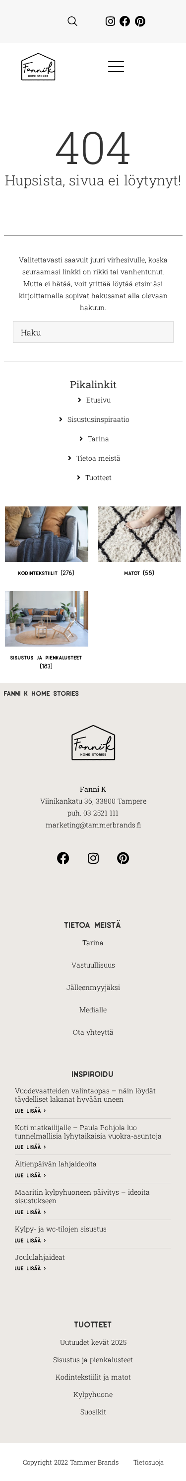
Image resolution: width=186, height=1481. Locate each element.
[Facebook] (125, 21)
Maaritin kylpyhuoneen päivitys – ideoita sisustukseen (82, 1196)
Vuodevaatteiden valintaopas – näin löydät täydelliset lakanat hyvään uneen (85, 1095)
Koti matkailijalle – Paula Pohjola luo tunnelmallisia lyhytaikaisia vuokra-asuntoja (88, 1132)
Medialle (93, 1009)
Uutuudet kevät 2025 (93, 1342)
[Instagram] (110, 21)
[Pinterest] (140, 21)
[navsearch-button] (72, 21)
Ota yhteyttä (93, 1032)
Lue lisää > (30, 1110)
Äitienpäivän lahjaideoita (56, 1163)
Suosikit (93, 1411)
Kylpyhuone (93, 1394)
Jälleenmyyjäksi (93, 987)
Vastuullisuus (93, 965)
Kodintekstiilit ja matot (93, 1377)
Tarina (93, 942)
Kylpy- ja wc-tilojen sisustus (61, 1229)
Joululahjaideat (40, 1257)
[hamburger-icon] (113, 67)
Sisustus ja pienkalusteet (93, 1359)
